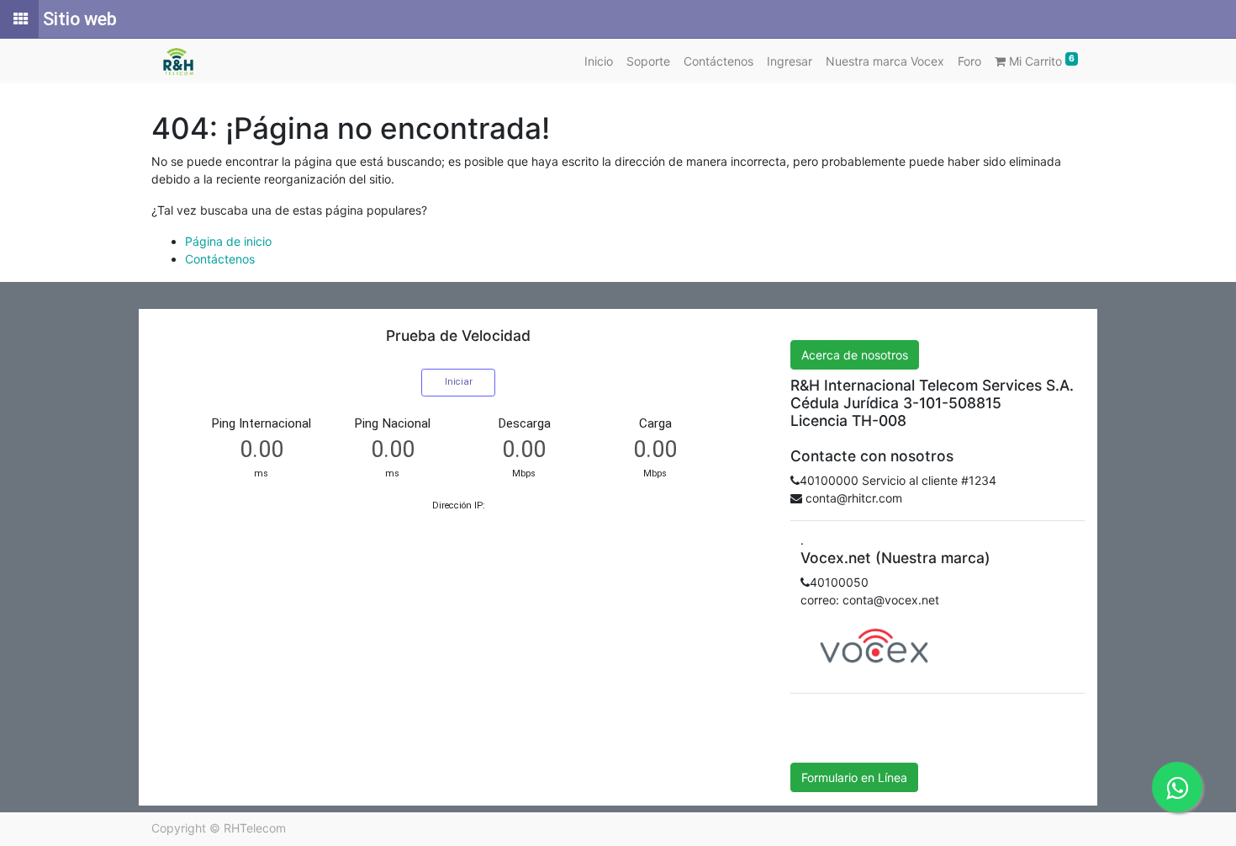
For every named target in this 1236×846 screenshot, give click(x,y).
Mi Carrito (1040, 60)
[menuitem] (599, 61)
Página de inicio (228, 241)
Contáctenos (220, 259)
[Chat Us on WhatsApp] (1177, 787)
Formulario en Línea (854, 777)
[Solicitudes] (19, 19)
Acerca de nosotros (854, 355)
